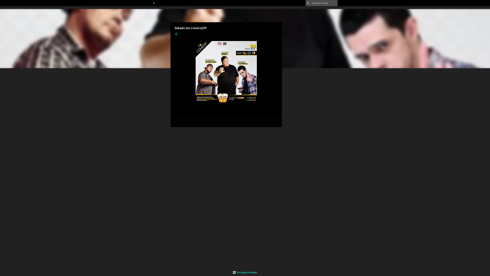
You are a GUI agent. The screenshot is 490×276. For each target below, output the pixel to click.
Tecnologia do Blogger (246, 272)
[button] (176, 34)
